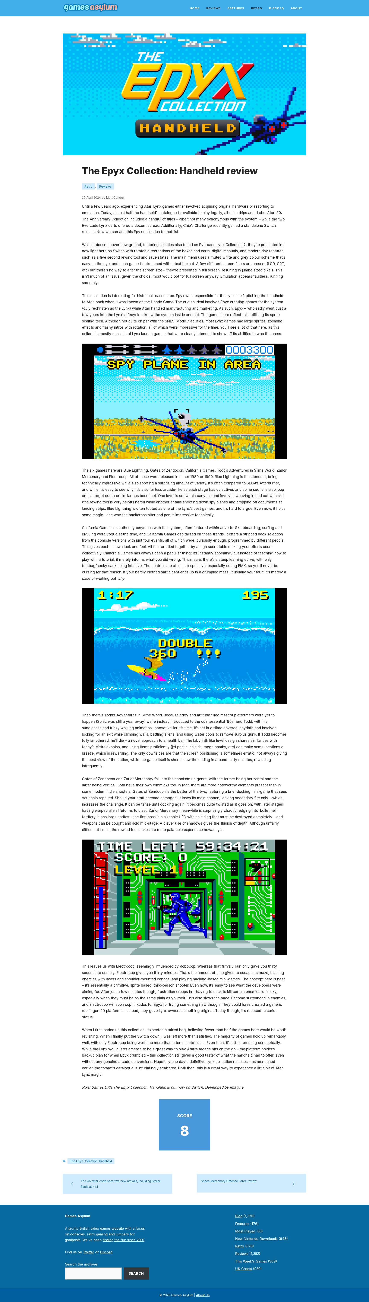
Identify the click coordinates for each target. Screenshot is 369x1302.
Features (236, 8)
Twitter (88, 1252)
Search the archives (81, 1264)
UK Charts (243, 1269)
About (296, 8)
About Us (203, 1295)
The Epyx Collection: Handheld (91, 1161)
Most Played (245, 1231)
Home (194, 8)
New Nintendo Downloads (256, 1238)
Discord (276, 8)
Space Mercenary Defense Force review (229, 1181)
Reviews (213, 8)
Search (136, 1273)
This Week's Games (251, 1261)
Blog (238, 1216)
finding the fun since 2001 (123, 1240)
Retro (256, 8)
